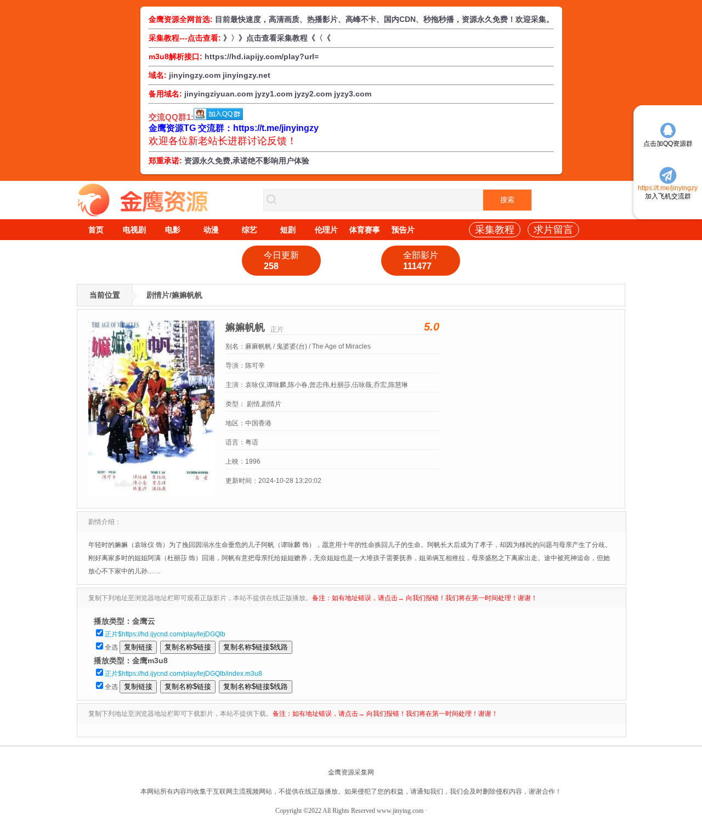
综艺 (249, 229)
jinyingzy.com (194, 75)
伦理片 (326, 229)
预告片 (403, 229)
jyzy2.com (313, 93)
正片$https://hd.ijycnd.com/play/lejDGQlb (165, 634)
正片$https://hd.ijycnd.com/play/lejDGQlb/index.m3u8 (183, 673)
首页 (96, 229)
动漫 (211, 229)
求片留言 (553, 229)
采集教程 (494, 229)
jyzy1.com (273, 93)
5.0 (431, 327)
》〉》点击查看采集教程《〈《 (277, 37)
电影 (172, 229)
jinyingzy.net (246, 75)
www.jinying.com (400, 810)
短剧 (288, 229)
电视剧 (134, 229)
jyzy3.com (352, 93)
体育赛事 (364, 229)
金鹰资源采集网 (351, 772)
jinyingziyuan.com (218, 93)
